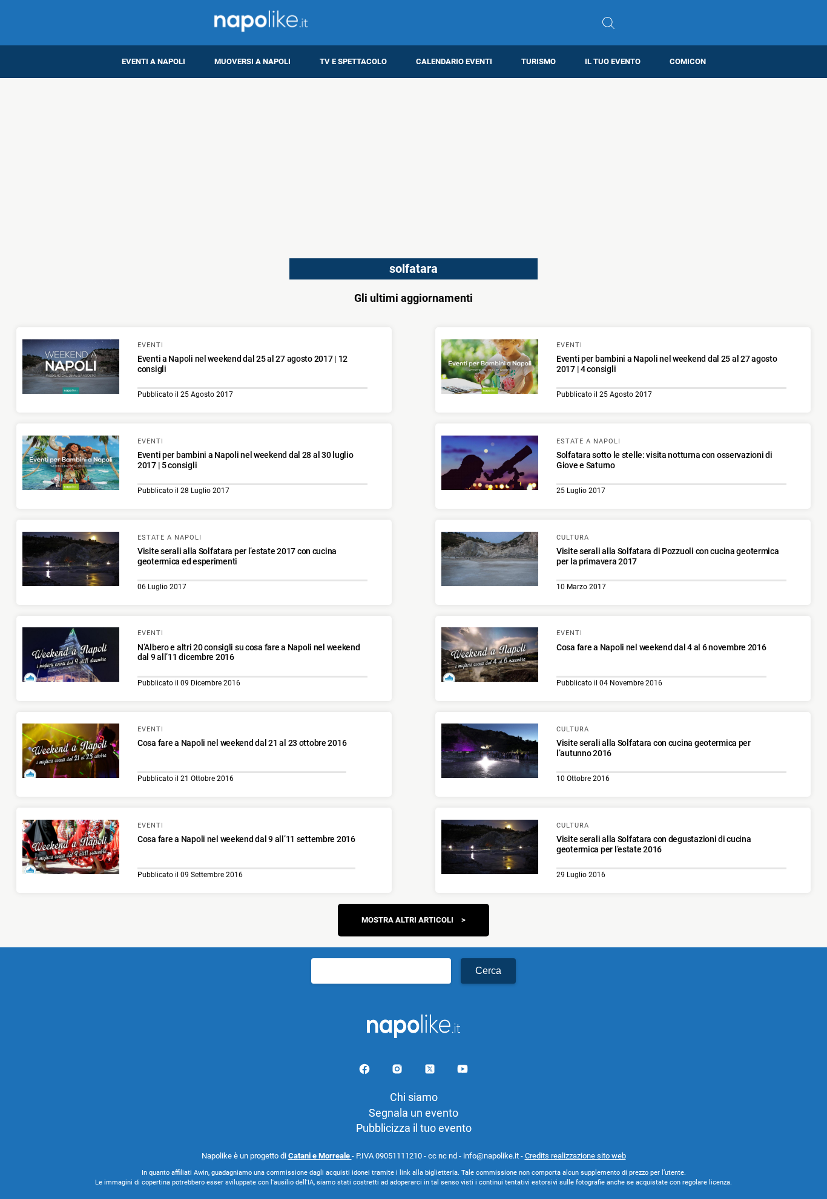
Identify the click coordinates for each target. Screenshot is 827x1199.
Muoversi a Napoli (252, 61)
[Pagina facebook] (365, 1071)
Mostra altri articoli (407, 919)
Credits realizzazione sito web (575, 1155)
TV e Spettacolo (353, 61)
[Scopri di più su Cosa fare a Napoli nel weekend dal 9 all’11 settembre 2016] (70, 849)
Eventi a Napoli (153, 61)
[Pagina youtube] (462, 1071)
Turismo (538, 61)
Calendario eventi (454, 61)
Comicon (688, 61)
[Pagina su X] (431, 1071)
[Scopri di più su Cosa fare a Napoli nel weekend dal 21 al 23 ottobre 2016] (70, 753)
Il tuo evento (613, 61)
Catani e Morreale (320, 1155)
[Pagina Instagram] (398, 1071)
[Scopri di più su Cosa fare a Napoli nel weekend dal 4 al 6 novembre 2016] (489, 656)
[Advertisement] (413, 162)
